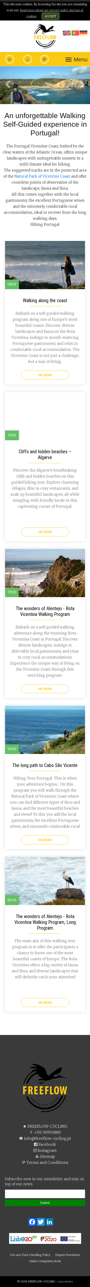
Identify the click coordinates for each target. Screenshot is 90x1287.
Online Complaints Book (45, 1261)
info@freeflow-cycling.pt (47, 1138)
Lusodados (65, 1281)
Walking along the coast (45, 300)
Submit (45, 1203)
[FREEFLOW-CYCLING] (45, 36)
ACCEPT (50, 16)
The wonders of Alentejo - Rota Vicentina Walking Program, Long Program (45, 922)
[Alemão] (83, 33)
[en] (67, 36)
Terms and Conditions (46, 1162)
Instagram (47, 1150)
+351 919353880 (47, 1132)
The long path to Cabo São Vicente (45, 765)
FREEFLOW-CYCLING (47, 1126)
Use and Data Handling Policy (30, 1255)
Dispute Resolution (67, 1255)
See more (45, 375)
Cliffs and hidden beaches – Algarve (45, 454)
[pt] (75, 36)
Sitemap (47, 1156)
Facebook (46, 1144)
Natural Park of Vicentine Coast (42, 176)
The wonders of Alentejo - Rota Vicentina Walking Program (45, 611)
